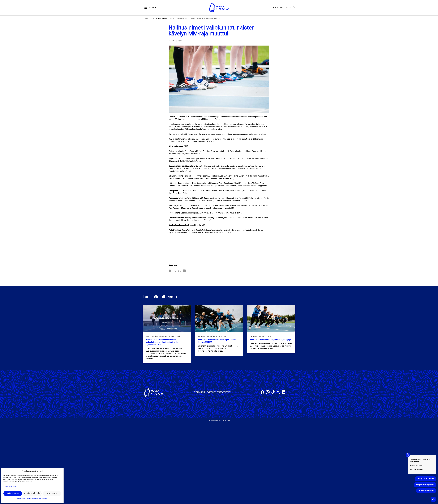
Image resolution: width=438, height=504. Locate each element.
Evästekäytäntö (21, 499)
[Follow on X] (278, 392)
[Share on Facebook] (170, 271)
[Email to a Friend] (179, 271)
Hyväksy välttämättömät (33, 493)
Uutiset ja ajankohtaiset (158, 18)
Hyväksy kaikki (13, 493)
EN (287, 8)
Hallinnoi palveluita (11, 486)
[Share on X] (174, 271)
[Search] (294, 7)
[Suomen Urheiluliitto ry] (219, 8)
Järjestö (172, 18)
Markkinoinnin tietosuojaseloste (37, 499)
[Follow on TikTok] (273, 392)
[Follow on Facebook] (262, 392)
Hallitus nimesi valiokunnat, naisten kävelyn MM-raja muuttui (198, 18)
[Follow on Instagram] (268, 392)
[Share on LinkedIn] (184, 271)
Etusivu (145, 18)
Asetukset (52, 493)
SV (290, 8)
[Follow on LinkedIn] (283, 392)
